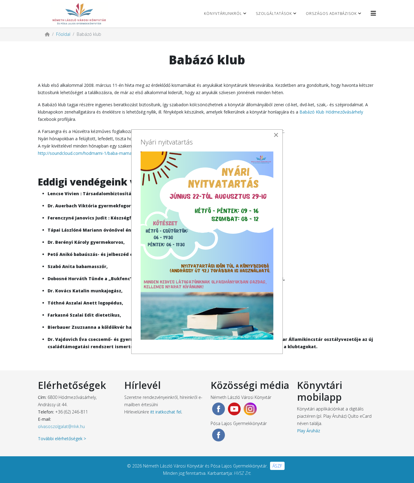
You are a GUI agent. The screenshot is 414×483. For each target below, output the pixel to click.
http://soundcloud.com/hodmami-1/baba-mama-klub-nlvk (94, 153)
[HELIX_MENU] (373, 13)
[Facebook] (218, 409)
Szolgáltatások (274, 13)
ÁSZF (277, 466)
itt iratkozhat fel (165, 412)
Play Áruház (308, 431)
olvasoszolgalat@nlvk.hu (61, 426)
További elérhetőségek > (62, 438)
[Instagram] (250, 409)
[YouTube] (234, 409)
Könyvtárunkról (223, 13)
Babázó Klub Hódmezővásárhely (331, 112)
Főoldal (63, 34)
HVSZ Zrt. (242, 473)
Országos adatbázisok (331, 13)
